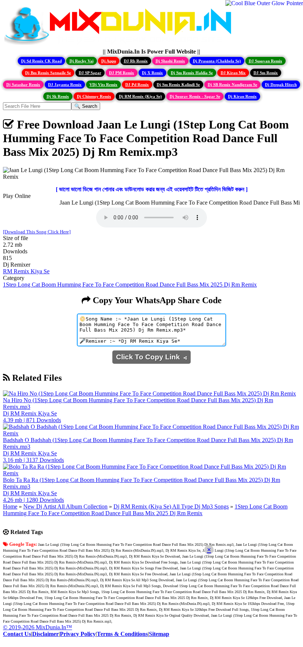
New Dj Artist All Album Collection (65, 506)
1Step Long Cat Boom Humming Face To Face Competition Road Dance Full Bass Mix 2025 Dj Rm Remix (130, 284)
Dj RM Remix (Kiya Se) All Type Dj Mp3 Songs (171, 506)
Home (10, 506)
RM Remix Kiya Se (26, 271)
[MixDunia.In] (119, 45)
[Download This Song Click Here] (37, 232)
